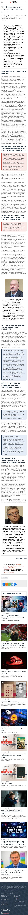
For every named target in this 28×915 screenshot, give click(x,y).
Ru (15, 899)
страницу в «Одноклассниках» (9, 568)
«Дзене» (11, 572)
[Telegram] (12, 584)
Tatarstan (5, 577)
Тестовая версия (5, 910)
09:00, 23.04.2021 (5, 12)
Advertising (4, 901)
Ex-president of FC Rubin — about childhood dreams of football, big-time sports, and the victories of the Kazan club (12, 874)
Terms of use (4, 902)
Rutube (6, 572)
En (17, 898)
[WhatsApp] (9, 584)
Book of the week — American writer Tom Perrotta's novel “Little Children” (13, 785)
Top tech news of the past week (12, 730)
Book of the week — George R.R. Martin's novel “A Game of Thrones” (13, 757)
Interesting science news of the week (12, 617)
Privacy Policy (4, 904)
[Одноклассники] (6, 584)
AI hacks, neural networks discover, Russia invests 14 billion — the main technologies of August (13, 844)
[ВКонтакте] (4, 584)
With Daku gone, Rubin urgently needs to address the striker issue (13, 646)
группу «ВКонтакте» (14, 566)
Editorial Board (5, 899)
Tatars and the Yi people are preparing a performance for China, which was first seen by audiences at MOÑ (13, 675)
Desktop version (5, 909)
